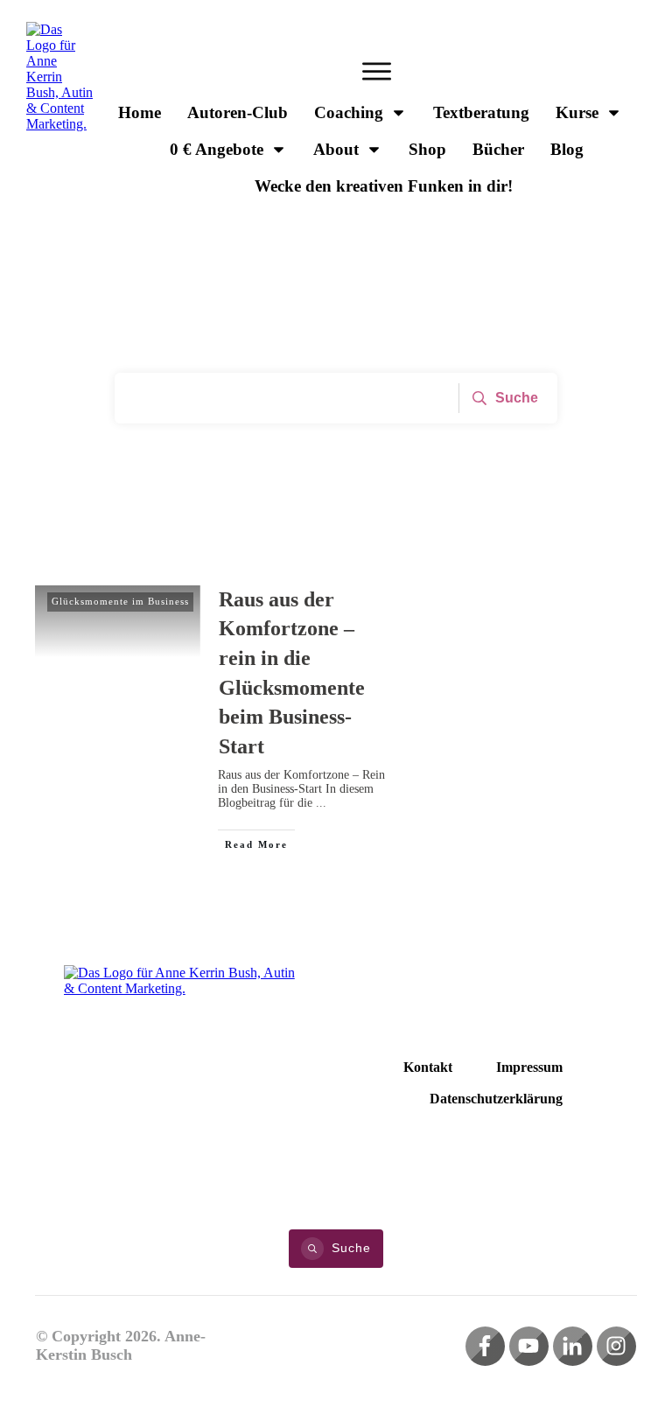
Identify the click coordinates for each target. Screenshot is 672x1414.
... (321, 802)
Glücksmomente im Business (120, 601)
